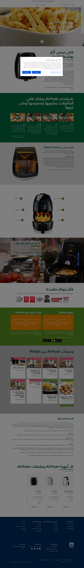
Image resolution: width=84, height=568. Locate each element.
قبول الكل (26, 72)
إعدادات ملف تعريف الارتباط (55, 72)
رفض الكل (36, 72)
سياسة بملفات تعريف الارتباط (48, 68)
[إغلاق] (22, 58)
